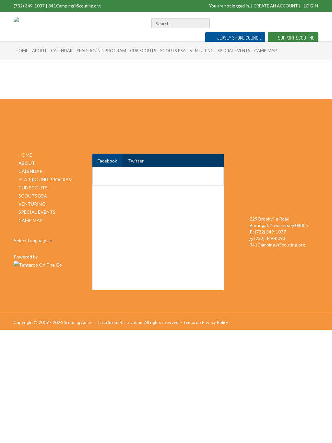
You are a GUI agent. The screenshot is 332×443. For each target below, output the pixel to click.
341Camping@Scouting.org (74, 5)
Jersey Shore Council (239, 38)
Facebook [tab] (107, 160)
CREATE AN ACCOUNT (276, 5)
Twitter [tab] (136, 160)
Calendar (62, 50)
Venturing (202, 50)
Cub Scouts (143, 50)
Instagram (314, 22)
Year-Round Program (101, 50)
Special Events (234, 50)
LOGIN (311, 5)
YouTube (304, 22)
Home (22, 50)
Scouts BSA (173, 50)
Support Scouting (296, 38)
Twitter (295, 22)
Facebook (287, 22)
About (39, 50)
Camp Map (265, 50)
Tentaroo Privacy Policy (205, 322)
